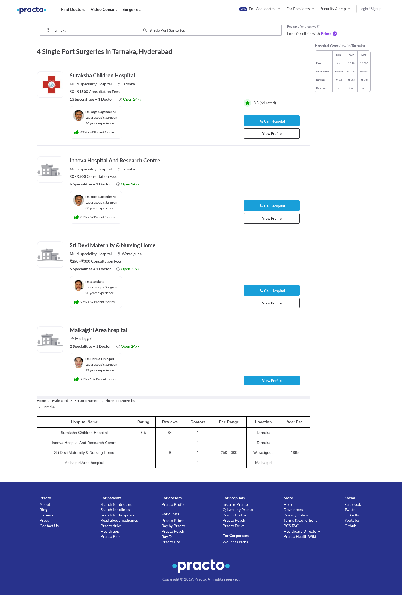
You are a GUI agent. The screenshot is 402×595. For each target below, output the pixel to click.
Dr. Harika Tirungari (99, 359)
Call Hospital (274, 121)
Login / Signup (370, 9)
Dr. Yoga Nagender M (100, 112)
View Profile (272, 133)
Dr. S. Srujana (94, 282)
